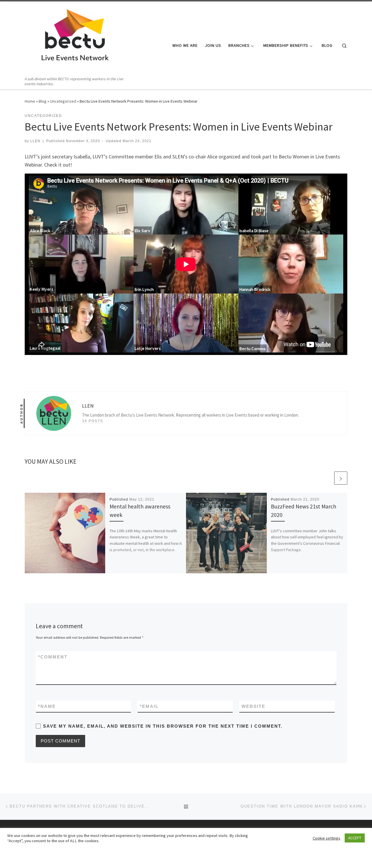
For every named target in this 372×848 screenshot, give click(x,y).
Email (149, 706)
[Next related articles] (340, 478)
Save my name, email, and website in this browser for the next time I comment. (162, 726)
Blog (42, 101)
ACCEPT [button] (354, 837)
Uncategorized (63, 101)
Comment (52, 656)
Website (253, 706)
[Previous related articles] (326, 478)
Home (30, 101)
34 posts (92, 421)
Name (47, 706)
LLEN (35, 141)
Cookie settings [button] (326, 838)
